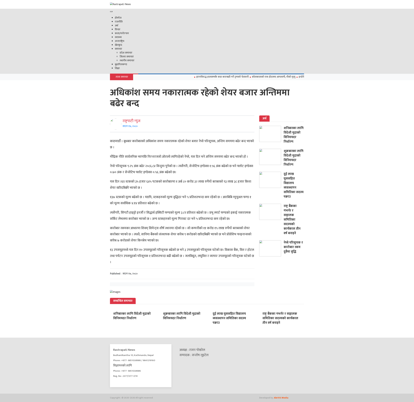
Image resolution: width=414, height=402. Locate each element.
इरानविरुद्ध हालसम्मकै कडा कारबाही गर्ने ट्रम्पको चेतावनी (214, 77)
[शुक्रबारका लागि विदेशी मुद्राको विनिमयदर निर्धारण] (271, 157)
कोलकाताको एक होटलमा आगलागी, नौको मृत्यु (265, 77)
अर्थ (116, 25)
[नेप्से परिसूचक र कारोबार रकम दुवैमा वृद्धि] (271, 248)
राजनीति (119, 22)
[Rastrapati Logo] (140, 4)
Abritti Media (281, 398)
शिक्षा (117, 68)
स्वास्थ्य (118, 37)
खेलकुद (118, 45)
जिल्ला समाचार (127, 56)
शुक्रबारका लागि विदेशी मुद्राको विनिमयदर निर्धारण (293, 157)
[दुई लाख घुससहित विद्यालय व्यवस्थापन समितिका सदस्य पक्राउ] (271, 180)
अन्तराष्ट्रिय (119, 41)
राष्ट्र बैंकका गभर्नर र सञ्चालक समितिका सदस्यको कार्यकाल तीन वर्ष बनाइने (292, 219)
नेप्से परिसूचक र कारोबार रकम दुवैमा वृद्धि (293, 247)
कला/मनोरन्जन (122, 33)
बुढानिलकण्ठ (121, 64)
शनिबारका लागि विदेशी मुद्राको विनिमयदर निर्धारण (294, 134)
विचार (117, 29)
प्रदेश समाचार (126, 53)
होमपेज (118, 18)
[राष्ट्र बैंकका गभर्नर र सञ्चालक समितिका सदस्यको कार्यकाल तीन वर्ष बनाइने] (271, 212)
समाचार (118, 49)
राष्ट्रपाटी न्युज (131, 121)
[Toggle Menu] (111, 11)
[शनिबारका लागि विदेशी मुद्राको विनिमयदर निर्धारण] (271, 134)
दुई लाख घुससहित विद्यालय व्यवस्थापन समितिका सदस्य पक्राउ (294, 185)
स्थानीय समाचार (127, 60)
